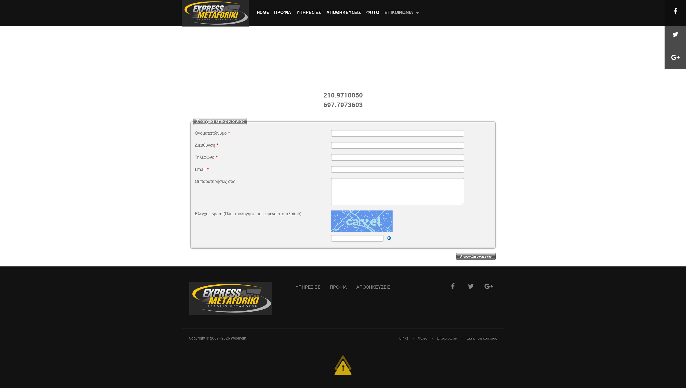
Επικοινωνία (447, 338)
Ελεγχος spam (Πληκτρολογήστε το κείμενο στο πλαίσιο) (248, 214)
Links (403, 338)
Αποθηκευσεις (373, 287)
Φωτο (422, 338)
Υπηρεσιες (308, 287)
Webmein (238, 338)
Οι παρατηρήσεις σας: (215, 181)
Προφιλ (338, 287)
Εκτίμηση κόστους (482, 338)
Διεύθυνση (206, 145)
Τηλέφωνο (206, 157)
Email (202, 169)
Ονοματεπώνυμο (212, 133)
